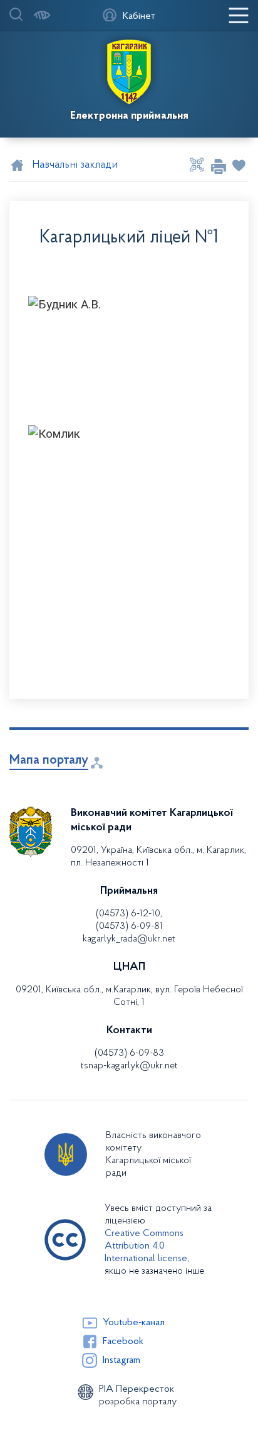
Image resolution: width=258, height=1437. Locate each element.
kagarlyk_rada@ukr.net (129, 939)
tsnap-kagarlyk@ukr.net (129, 1066)
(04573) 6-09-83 (129, 1053)
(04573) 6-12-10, (129, 914)
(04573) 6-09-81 (129, 926)
